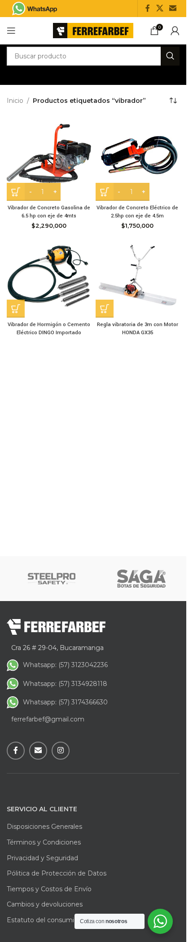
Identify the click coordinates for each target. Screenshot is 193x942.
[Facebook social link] (147, 8)
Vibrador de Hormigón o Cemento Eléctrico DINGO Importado (49, 328)
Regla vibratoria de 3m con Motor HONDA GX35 (137, 328)
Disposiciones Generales (44, 827)
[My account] (175, 31)
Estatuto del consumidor (45, 920)
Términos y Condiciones (44, 842)
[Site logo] (93, 30)
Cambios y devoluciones (45, 904)
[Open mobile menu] (11, 31)
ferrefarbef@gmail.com (47, 719)
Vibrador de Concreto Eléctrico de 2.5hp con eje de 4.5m (137, 212)
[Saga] (141, 578)
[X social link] (159, 8)
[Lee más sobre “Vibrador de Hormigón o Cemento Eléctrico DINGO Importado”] (16, 309)
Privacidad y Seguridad (42, 858)
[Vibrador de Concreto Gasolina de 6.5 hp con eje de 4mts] (49, 158)
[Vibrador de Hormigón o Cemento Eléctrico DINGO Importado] (49, 275)
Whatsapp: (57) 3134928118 (65, 684)
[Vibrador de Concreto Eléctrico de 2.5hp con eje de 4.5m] (138, 158)
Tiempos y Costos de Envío (49, 889)
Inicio (15, 101)
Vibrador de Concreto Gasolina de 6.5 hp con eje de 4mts (49, 212)
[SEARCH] (170, 56)
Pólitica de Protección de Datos (56, 873)
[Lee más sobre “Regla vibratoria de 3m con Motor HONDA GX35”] (105, 309)
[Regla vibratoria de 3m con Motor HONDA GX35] (138, 275)
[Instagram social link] (61, 751)
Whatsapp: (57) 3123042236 (65, 665)
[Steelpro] (51, 578)
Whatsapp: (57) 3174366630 (65, 702)
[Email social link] (173, 8)
